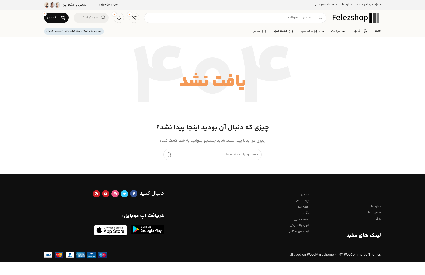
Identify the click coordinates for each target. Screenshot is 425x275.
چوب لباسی (302, 200)
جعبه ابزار (303, 207)
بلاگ (378, 219)
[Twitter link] (124, 193)
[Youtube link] (105, 193)
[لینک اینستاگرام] (115, 193)
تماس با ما (374, 212)
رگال (306, 213)
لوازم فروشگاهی (298, 231)
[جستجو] (169, 154)
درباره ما (376, 206)
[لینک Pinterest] (96, 193)
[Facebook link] (133, 193)
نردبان (305, 194)
